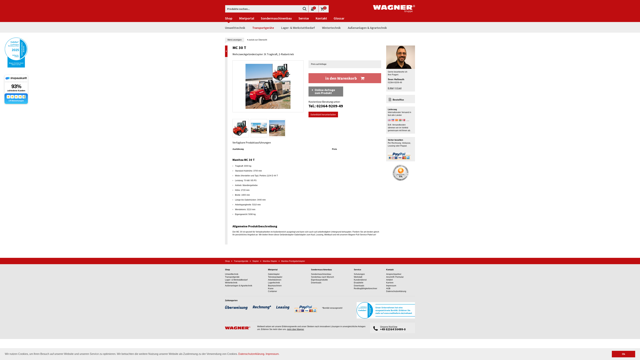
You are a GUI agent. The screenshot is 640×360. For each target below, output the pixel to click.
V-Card (398, 88)
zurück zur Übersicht (257, 40)
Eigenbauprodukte (319, 280)
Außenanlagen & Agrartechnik (367, 28)
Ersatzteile (358, 283)
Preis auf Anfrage (318, 64)
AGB (388, 288)
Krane (271, 288)
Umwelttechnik (235, 28)
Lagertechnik (274, 283)
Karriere (390, 283)
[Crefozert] (16, 52)
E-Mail (391, 88)
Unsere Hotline (393, 328)
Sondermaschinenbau (276, 18)
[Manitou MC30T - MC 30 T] (268, 86)
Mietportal (246, 18)
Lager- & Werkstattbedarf (298, 28)
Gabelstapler (274, 274)
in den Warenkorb (341, 78)
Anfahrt (389, 280)
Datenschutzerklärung (251, 353)
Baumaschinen (275, 285)
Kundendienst (360, 280)
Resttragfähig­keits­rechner (365, 288)
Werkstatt (358, 277)
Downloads (316, 283)
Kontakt (321, 18)
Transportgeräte (263, 28)
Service (303, 18)
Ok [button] (623, 354)
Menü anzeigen (235, 40)
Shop (228, 18)
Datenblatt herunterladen (323, 114)
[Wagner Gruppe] (239, 328)
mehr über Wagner (295, 329)
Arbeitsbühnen (274, 280)
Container (272, 291)
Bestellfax (398, 99)
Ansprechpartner (393, 274)
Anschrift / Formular (395, 277)
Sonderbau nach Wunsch (322, 277)
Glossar (339, 18)
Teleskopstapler (275, 277)
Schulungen (359, 274)
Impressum (272, 353)
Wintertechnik (331, 28)
